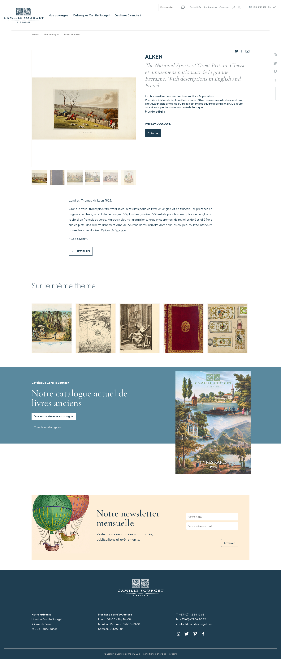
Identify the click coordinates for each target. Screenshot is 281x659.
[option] (52, 328)
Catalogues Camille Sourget (91, 15)
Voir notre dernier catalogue (53, 416)
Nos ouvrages (58, 15)
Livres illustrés (72, 34)
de (260, 7)
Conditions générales (154, 653)
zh (269, 7)
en (255, 7)
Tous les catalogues (47, 427)
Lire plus (83, 251)
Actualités (195, 7)
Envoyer (229, 543)
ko (274, 7)
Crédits (173, 653)
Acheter (153, 133)
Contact (224, 7)
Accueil (35, 34)
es (264, 7)
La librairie (210, 7)
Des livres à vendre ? (128, 15)
